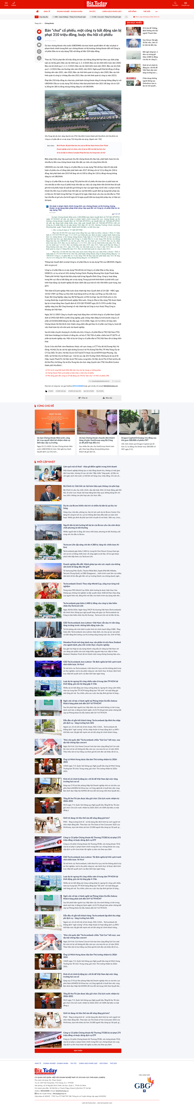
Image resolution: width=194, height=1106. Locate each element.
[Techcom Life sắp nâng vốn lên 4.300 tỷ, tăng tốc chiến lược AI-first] (48, 552)
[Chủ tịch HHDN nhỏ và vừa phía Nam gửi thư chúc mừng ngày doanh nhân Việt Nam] (48, 1079)
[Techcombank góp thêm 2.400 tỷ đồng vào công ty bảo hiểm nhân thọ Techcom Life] (48, 610)
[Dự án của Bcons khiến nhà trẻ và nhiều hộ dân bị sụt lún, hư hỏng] (48, 513)
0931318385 (78, 386)
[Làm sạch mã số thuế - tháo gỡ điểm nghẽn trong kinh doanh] (48, 473)
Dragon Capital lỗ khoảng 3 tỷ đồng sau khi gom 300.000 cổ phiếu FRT (138, 439)
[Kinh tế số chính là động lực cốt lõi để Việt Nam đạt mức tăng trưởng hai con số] (48, 786)
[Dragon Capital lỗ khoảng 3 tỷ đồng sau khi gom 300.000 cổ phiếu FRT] (139, 422)
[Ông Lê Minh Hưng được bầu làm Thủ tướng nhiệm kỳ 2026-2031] (48, 766)
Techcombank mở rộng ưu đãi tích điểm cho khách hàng (88, 1052)
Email (6, 5)
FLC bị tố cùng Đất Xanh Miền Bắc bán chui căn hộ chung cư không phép (74, 370)
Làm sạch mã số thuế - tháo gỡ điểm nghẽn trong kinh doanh (90, 467)
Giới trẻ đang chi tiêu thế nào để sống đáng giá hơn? (86, 818)
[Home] (39, 31)
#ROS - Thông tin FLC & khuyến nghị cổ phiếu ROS (126, 17)
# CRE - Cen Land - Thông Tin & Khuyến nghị (89, 17)
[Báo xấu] (39, 58)
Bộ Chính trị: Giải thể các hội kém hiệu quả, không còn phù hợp (91, 486)
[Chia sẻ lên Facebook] (39, 38)
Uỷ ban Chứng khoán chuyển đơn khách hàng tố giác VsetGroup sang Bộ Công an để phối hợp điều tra (97, 440)
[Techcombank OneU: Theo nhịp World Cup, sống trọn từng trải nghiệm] (48, 591)
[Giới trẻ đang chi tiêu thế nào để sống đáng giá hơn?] (48, 825)
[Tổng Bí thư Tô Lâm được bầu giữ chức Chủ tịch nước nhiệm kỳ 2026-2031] (48, 805)
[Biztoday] (97, 4)
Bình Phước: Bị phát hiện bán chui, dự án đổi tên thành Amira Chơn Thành (82, 145)
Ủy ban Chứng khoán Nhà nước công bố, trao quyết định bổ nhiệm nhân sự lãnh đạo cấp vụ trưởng (53, 440)
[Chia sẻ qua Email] (39, 45)
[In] (39, 51)
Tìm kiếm (175, 5)
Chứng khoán (40, 432)
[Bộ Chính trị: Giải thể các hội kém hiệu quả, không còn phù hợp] (48, 493)
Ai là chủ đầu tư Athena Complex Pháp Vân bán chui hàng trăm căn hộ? (81, 153)
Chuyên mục (186, 5)
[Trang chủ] (37, 11)
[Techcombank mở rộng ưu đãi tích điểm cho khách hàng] (48, 1059)
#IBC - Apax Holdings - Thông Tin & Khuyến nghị (52, 17)
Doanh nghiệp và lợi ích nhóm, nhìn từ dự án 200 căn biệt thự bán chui (81, 149)
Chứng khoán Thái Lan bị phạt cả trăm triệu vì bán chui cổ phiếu (70, 373)
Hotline (13, 5)
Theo (104, 381)
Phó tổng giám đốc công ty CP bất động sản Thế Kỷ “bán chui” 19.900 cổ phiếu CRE (78, 376)
